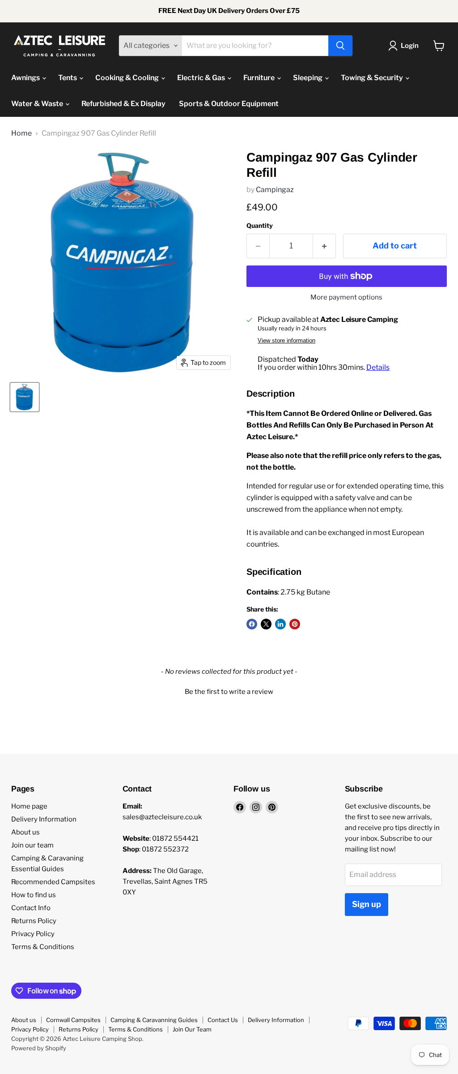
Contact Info (31, 908)
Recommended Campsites (53, 882)
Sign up (366, 904)
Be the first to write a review (229, 692)
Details (378, 367)
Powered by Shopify (38, 1048)
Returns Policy (33, 921)
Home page (29, 806)
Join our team (32, 845)
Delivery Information (43, 819)
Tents (68, 77)
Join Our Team (192, 1029)
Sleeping (308, 77)
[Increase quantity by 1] (324, 246)
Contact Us (223, 1019)
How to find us (33, 895)
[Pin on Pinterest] (294, 624)
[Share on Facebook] (251, 624)
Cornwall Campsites (73, 1019)
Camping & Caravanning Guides (154, 1019)
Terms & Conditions (42, 947)
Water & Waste (37, 103)
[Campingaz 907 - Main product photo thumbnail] (24, 397)
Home (21, 133)
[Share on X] (266, 624)
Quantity (259, 225)
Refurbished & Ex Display (123, 103)
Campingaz (275, 189)
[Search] (340, 45)
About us (25, 832)
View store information (286, 341)
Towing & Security (372, 77)
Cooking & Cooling (127, 77)
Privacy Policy (33, 934)
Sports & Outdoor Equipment (229, 103)
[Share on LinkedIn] (280, 624)
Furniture (259, 77)
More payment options (346, 297)
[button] (229, 691)
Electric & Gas (201, 77)
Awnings (26, 77)
